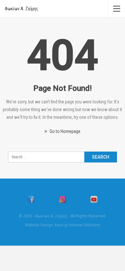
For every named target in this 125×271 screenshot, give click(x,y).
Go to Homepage (64, 131)
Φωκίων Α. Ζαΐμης (21, 8)
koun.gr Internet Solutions (77, 225)
